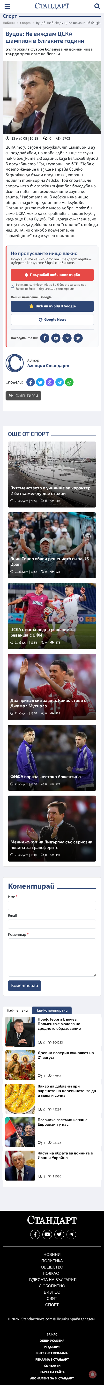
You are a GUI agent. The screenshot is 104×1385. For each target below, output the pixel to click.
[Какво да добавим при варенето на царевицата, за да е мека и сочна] (20, 1099)
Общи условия (52, 1340)
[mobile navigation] (7, 6)
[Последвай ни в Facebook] (35, 1234)
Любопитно (52, 1286)
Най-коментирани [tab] (52, 1010)
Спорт (25, 23)
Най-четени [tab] (17, 1010)
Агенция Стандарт (48, 365)
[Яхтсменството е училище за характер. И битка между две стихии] (52, 475)
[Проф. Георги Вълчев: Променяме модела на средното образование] (20, 1032)
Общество (52, 1267)
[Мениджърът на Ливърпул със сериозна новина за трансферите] (52, 829)
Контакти (52, 1365)
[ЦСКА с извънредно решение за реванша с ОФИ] (52, 616)
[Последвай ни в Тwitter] (59, 1234)
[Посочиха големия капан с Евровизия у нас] (20, 1132)
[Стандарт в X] (78, 338)
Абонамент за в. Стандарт (52, 1378)
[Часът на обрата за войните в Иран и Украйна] (20, 1166)
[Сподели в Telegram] (59, 382)
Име (12, 897)
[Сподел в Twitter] (40, 382)
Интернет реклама (52, 1353)
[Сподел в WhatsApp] (69, 382)
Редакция (52, 1347)
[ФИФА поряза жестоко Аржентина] (52, 758)
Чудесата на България (52, 1280)
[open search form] (97, 6)
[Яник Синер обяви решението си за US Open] (52, 545)
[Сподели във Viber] (50, 382)
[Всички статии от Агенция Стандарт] (15, 363)
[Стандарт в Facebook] (44, 338)
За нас (52, 1334)
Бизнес (52, 1292)
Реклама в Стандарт (52, 1359)
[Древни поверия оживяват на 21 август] (20, 1065)
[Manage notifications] (93, 1374)
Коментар (18, 934)
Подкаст (52, 1273)
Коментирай (26, 396)
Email (12, 916)
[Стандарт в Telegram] (67, 338)
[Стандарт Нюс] (51, 1224)
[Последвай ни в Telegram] (71, 1234)
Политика (52, 1261)
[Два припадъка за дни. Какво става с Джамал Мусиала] (52, 687)
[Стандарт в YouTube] (55, 338)
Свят (52, 1299)
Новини (9, 23)
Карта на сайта (52, 1372)
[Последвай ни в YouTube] (47, 1234)
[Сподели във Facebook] (30, 382)
